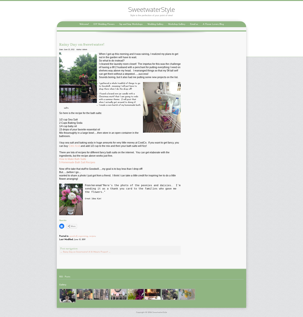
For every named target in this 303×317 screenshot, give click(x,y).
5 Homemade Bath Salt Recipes (77, 162)
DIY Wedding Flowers (104, 24)
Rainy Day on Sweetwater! (74, 252)
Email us (194, 24)
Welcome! (84, 24)
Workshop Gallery (176, 24)
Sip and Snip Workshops (131, 24)
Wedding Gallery (155, 24)
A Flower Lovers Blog (213, 24)
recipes (92, 236)
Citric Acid (74, 146)
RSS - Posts (64, 277)
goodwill (73, 236)
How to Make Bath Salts (72, 159)
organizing (83, 236)
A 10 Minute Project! (100, 252)
